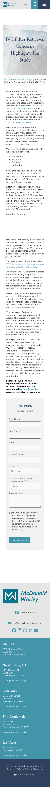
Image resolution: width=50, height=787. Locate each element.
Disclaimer (37, 769)
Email (12, 442)
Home (7, 79)
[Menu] (44, 4)
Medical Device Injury (23, 79)
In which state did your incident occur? (21, 479)
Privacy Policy (24, 769)
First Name (15, 419)
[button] (14, 630)
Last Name (14, 431)
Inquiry (12, 466)
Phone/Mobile (16, 454)
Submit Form (19, 540)
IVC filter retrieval (21, 122)
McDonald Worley (28, 389)
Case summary (17, 493)
